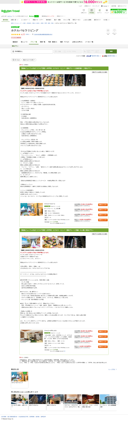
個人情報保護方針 (12, 416)
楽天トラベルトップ (16, 23)
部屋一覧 (42, 42)
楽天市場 (114, 6)
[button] (27, 373)
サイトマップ (95, 6)
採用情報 (32, 416)
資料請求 (43, 416)
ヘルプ (80, 6)
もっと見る (111, 369)
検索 (111, 51)
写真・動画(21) (52, 42)
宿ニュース (24, 42)
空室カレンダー (103, 204)
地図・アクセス (64, 42)
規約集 (37, 416)
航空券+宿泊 (95, 56)
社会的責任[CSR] (23, 416)
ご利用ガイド (87, 6)
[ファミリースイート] (31, 209)
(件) (27, 34)
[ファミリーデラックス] (31, 336)
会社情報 (3, 416)
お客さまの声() (77, 42)
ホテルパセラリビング (24, 30)
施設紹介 (15, 42)
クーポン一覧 (89, 42)
